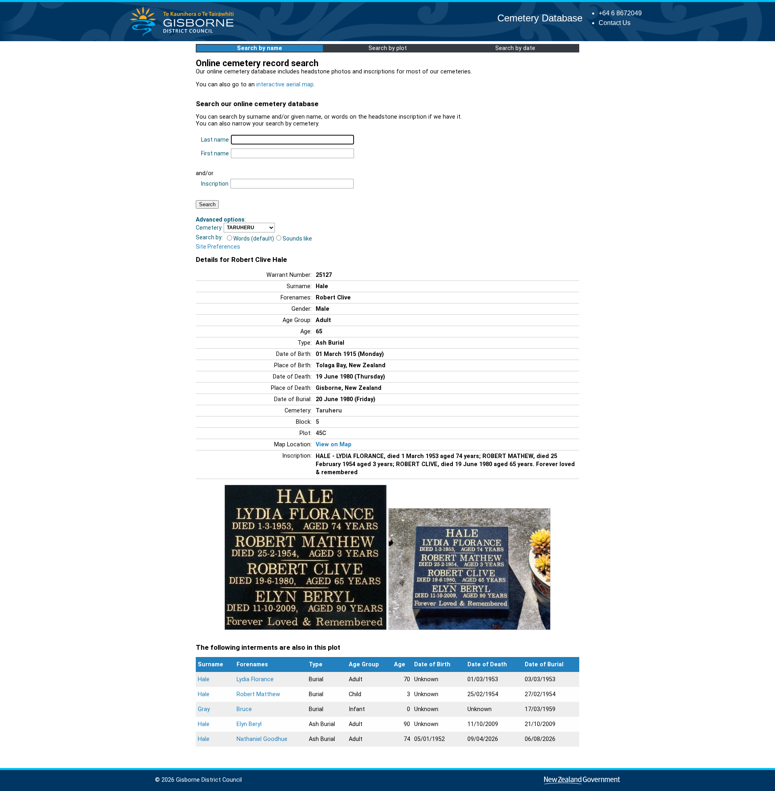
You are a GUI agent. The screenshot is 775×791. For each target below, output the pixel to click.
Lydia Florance (255, 679)
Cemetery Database (539, 18)
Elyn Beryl (249, 724)
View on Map (334, 444)
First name (215, 153)
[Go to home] (184, 36)
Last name (215, 139)
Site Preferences (218, 246)
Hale (203, 679)
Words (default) (253, 238)
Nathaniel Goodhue (262, 739)
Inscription (214, 183)
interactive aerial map (285, 84)
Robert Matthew (258, 694)
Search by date (515, 48)
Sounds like (297, 238)
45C (321, 433)
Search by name (259, 48)
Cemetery (209, 227)
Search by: (209, 237)
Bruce (244, 709)
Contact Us (614, 22)
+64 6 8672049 (620, 13)
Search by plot (388, 48)
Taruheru (329, 410)
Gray (204, 709)
